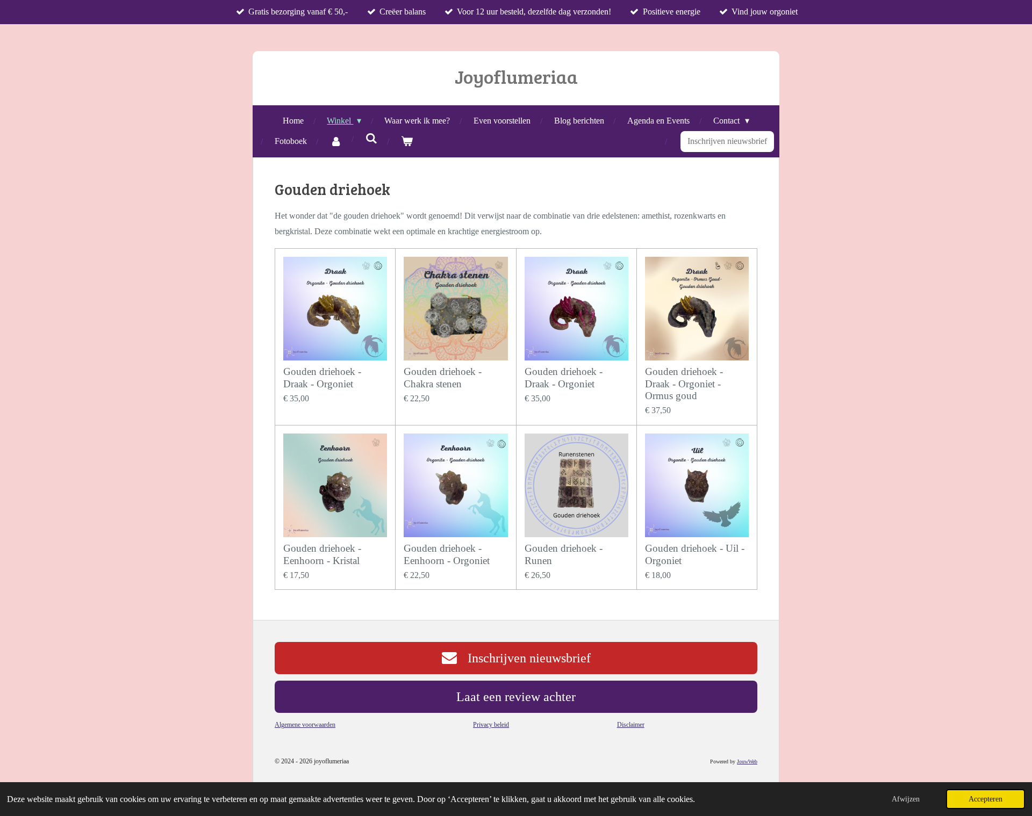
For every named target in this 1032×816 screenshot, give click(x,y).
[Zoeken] (371, 138)
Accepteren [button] (985, 799)
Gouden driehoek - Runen (564, 554)
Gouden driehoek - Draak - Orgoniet (322, 377)
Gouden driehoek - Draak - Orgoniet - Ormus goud (684, 383)
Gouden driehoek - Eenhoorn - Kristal (322, 554)
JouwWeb (747, 761)
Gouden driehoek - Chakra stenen (443, 377)
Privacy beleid (491, 724)
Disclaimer (630, 724)
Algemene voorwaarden (305, 724)
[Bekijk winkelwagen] (407, 141)
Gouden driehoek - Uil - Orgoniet (694, 554)
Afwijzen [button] (906, 799)
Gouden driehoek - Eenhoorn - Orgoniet (447, 554)
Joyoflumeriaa (516, 76)
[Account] (336, 141)
